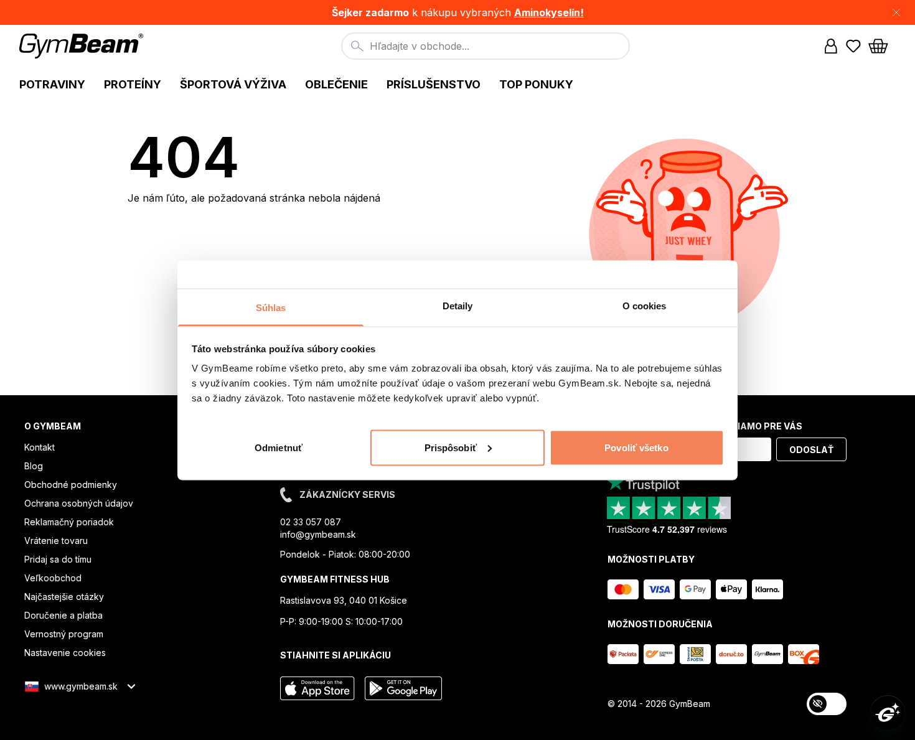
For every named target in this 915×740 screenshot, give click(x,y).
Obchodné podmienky (70, 484)
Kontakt (39, 447)
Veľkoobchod (53, 578)
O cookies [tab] (644, 305)
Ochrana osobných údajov (78, 503)
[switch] (827, 704)
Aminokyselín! (549, 12)
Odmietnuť (279, 447)
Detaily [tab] (458, 305)
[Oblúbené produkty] (853, 46)
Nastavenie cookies (65, 652)
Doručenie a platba (63, 615)
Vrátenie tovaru (56, 540)
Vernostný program (63, 634)
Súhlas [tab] (271, 307)
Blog (33, 466)
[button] (457, 12)
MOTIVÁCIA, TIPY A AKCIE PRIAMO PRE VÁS (705, 426)
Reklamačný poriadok (69, 522)
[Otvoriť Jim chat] (887, 712)
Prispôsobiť (451, 447)
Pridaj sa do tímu (58, 559)
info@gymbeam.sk (318, 534)
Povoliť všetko (636, 447)
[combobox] (485, 46)
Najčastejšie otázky (64, 596)
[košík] (882, 46)
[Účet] (831, 46)
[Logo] (83, 46)
